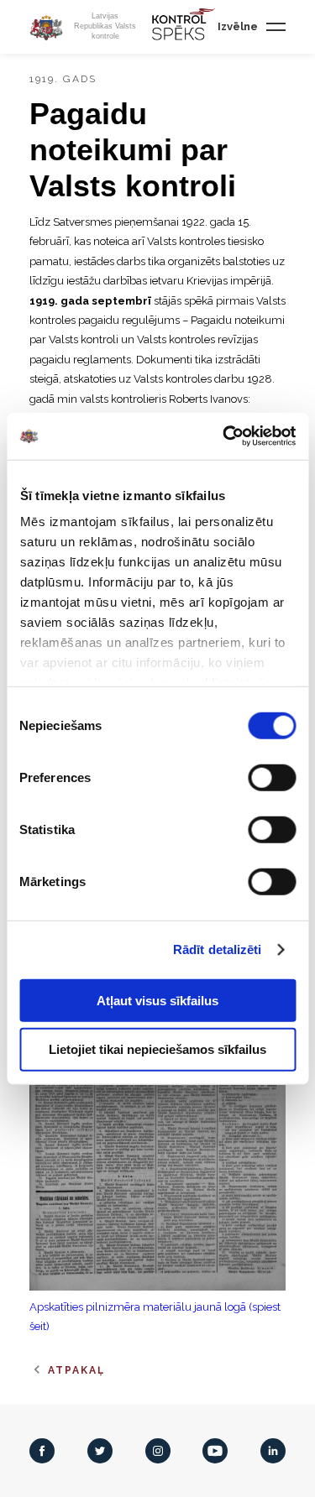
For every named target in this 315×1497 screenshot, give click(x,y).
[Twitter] (100, 1450)
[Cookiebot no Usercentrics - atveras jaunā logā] (224, 436)
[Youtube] (215, 1450)
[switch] (272, 777)
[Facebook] (42, 1450)
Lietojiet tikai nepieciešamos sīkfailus (157, 1049)
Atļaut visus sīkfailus (157, 1000)
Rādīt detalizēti (217, 949)
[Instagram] (158, 1450)
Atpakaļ (76, 1370)
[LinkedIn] (273, 1450)
